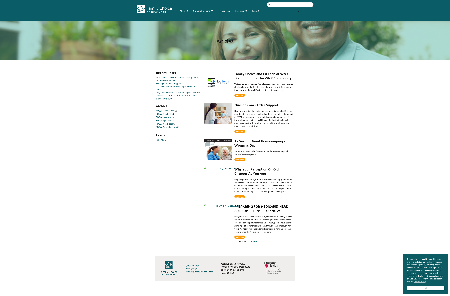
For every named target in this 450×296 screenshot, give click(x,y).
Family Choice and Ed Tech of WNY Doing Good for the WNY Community (177, 78)
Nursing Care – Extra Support (168, 83)
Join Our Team (224, 11)
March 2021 (168, 114)
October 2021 (169, 110)
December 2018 (170, 127)
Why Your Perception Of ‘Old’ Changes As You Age (178, 92)
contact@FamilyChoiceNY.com (300, 14)
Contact (255, 11)
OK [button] (425, 288)
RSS (157, 140)
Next (255, 241)
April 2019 (167, 120)
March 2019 (168, 124)
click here (274, 272)
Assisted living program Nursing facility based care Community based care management (235, 268)
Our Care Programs (201, 11)
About (182, 11)
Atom (163, 140)
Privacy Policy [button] (420, 282)
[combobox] (290, 4)
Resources (239, 11)
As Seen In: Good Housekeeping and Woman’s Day (176, 87)
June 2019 (167, 117)
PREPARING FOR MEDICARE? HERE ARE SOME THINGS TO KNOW (176, 97)
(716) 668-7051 (292, 11)
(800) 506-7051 (307, 11)
